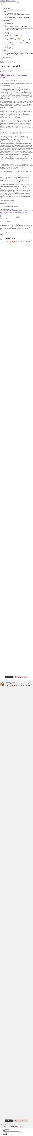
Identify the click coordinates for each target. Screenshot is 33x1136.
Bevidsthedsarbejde (8, 210)
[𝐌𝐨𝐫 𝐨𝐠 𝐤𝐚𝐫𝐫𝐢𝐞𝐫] (16, 307)
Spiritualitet (3, 213)
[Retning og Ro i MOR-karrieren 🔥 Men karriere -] (5, 276)
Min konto (6, 1129)
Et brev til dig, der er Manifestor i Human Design (20, 28)
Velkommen (6, 7)
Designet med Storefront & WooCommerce (11, 1126)
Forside (2, 62)
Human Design (7, 8)
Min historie (10, 23)
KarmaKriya (27, 70)
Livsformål (16, 212)
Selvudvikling (23, 212)
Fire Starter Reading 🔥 (13, 13)
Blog (4, 25)
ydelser (2, 145)
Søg (18, 2)
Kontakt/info (6, 20)
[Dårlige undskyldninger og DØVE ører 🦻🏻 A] (5, 579)
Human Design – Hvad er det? (15, 10)
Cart (5, 1134)
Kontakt (9, 22)
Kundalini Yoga (8, 212)
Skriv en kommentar (5, 71)
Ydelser (5, 11)
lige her (2, 234)
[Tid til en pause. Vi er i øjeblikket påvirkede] (5, 408)
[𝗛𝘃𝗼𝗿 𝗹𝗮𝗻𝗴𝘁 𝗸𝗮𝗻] (16, 542)
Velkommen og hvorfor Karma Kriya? (17, 26)
